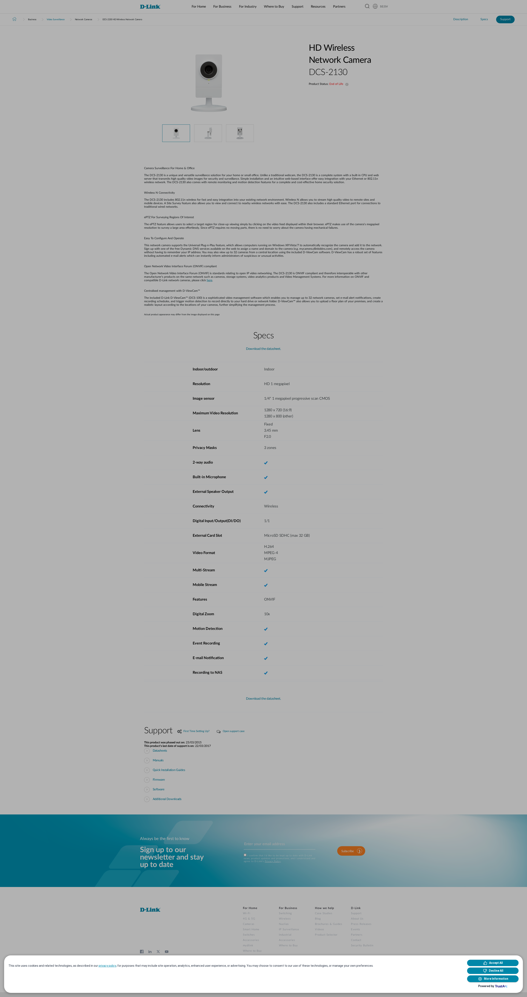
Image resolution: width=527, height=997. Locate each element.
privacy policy (107, 965)
